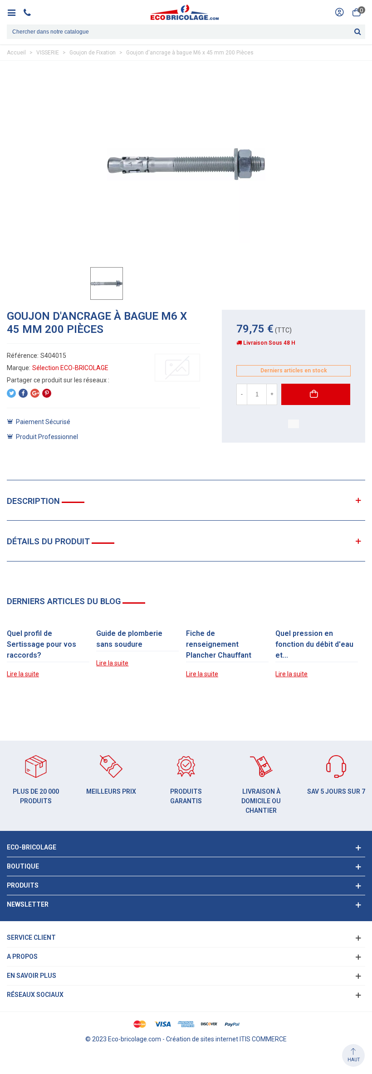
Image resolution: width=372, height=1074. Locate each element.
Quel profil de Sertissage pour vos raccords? (41, 644)
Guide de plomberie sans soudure (129, 639)
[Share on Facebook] (23, 393)
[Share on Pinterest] (46, 393)
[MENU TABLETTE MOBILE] (15, 12)
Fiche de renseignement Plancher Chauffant (218, 644)
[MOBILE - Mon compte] (339, 12)
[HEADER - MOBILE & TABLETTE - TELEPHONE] (31, 12)
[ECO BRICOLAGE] (184, 12)
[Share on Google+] (34, 393)
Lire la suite (23, 674)
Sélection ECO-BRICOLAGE (70, 367)
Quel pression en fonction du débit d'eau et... (314, 644)
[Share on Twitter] (11, 393)
